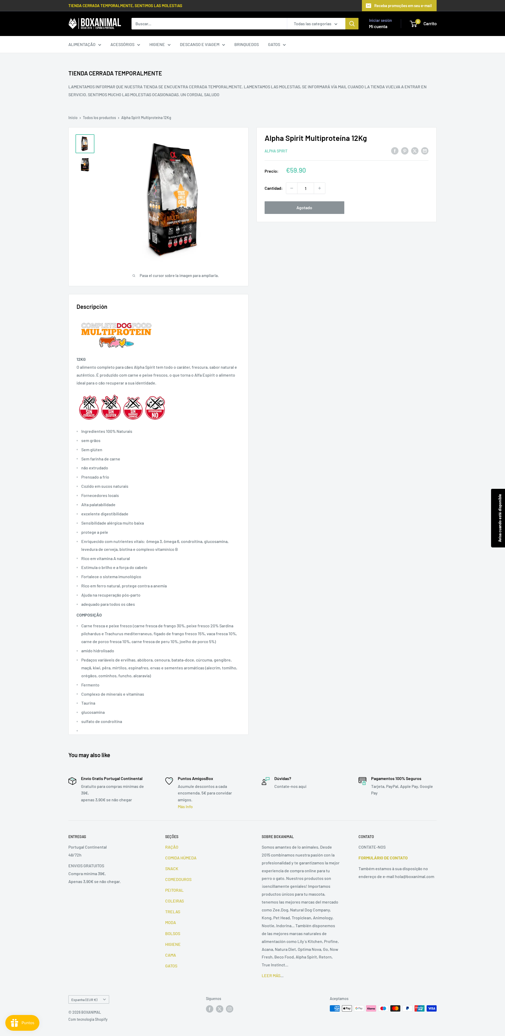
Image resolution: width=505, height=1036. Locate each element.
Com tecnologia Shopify (88, 1019)
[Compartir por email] (424, 150)
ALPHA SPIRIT (276, 151)
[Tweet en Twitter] (414, 150)
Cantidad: (274, 188)
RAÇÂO (171, 846)
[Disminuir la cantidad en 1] (291, 188)
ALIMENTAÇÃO (81, 44)
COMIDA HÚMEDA (180, 857)
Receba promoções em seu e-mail (403, 5)
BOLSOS (172, 933)
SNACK (171, 868)
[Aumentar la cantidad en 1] (319, 188)
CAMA (170, 954)
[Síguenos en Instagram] (229, 1009)
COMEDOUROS (178, 879)
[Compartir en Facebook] (394, 150)
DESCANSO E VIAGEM (199, 44)
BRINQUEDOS (246, 44)
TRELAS (172, 911)
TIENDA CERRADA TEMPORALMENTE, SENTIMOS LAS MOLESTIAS (125, 5)
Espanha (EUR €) (84, 999)
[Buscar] (351, 23)
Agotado (304, 207)
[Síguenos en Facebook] (209, 1009)
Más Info (185, 806)
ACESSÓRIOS (122, 44)
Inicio (73, 117)
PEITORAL (174, 890)
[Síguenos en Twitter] (219, 1009)
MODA (170, 922)
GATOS (274, 44)
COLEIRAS (174, 900)
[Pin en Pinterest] (404, 150)
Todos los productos (99, 117)
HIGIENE (157, 44)
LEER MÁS (271, 975)
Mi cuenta (378, 26)
